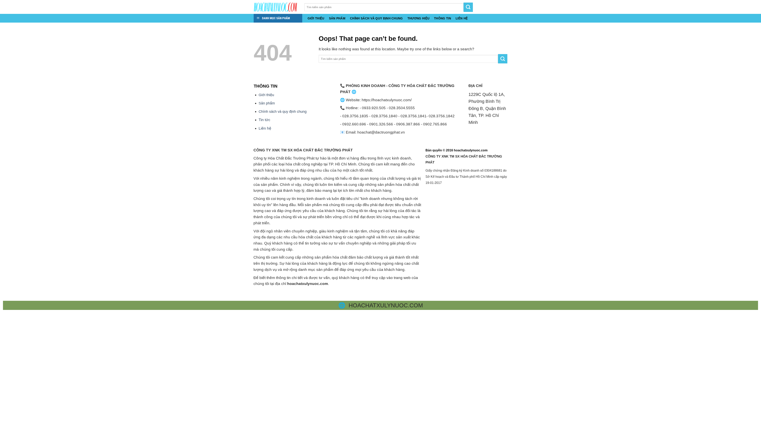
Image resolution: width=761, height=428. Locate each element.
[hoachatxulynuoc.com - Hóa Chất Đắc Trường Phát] (276, 7)
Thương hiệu (418, 18)
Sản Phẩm (337, 18)
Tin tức (264, 120)
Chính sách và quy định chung (376, 18)
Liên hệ (265, 128)
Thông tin (442, 18)
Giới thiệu (316, 18)
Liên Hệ (462, 18)
